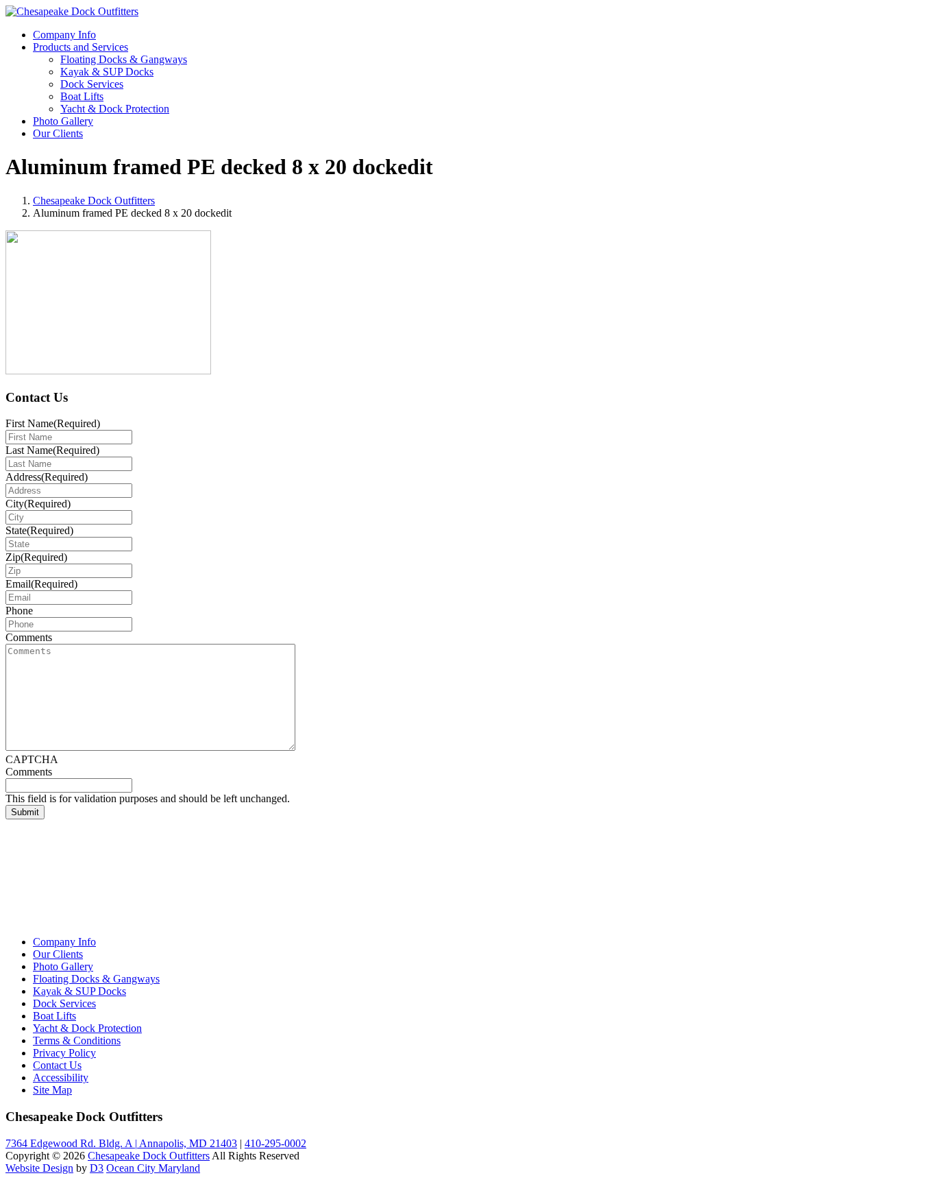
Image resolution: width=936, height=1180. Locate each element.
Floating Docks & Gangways (123, 59)
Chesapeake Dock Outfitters (94, 200)
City (38, 503)
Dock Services (91, 84)
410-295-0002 (275, 1143)
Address (46, 477)
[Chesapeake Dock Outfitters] (71, 11)
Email (41, 584)
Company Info (64, 34)
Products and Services (80, 47)
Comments (28, 637)
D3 (96, 1168)
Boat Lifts (81, 96)
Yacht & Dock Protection (114, 109)
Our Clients (58, 133)
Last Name (52, 450)
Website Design (39, 1168)
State (39, 530)
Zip (36, 557)
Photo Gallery (63, 121)
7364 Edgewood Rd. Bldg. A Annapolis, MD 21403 (121, 1143)
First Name (52, 423)
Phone (19, 610)
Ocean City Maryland (153, 1168)
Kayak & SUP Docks (106, 71)
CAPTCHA (31, 759)
